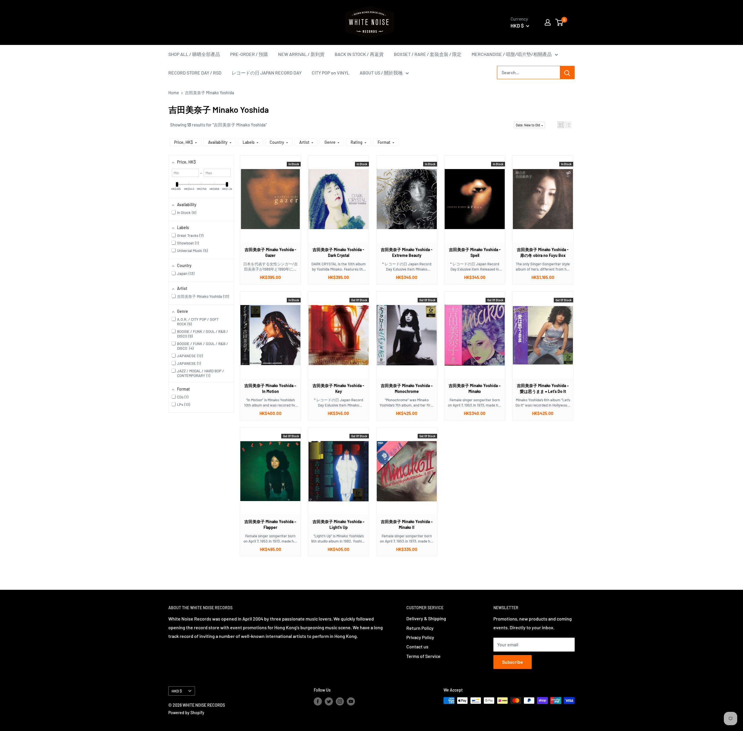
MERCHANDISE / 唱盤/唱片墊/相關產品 (512, 54)
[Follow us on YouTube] (351, 701)
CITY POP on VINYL (330, 72)
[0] (559, 22)
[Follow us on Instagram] (340, 701)
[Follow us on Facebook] (318, 701)
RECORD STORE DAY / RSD (194, 72)
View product (267, 204)
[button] (561, 125)
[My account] (548, 22)
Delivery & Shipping (426, 618)
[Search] (567, 72)
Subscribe (512, 662)
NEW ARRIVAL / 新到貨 (301, 54)
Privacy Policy (420, 637)
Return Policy (420, 628)
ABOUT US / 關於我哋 (381, 72)
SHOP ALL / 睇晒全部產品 (194, 54)
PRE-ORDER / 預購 (249, 54)
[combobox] (528, 72)
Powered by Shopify (186, 712)
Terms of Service (423, 656)
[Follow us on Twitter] (329, 701)
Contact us (417, 646)
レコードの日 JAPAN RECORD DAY (267, 72)
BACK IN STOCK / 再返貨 (359, 54)
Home (173, 92)
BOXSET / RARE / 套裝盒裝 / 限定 (427, 54)
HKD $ (177, 690)
